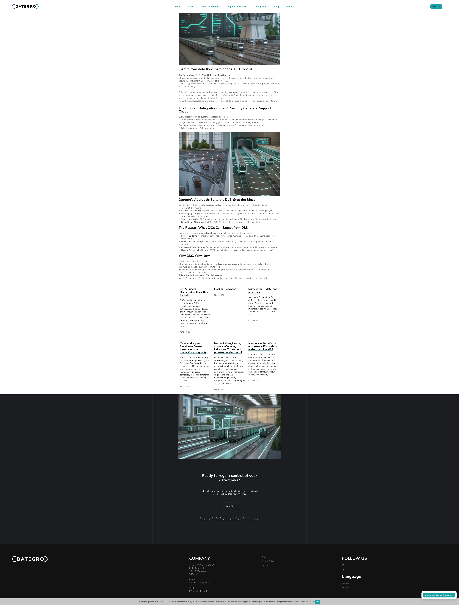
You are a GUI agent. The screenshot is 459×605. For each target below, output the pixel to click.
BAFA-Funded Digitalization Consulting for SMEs (194, 292)
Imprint (264, 565)
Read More (185, 332)
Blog (263, 557)
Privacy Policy (267, 561)
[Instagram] (343, 570)
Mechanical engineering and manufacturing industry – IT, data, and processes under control (228, 348)
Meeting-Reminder (225, 289)
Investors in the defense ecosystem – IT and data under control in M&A (262, 346)
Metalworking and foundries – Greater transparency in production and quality (193, 348)
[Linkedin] (343, 565)
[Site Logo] (25, 6)
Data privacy (309, 601)
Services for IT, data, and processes (262, 290)
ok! (318, 602)
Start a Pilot (229, 506)
